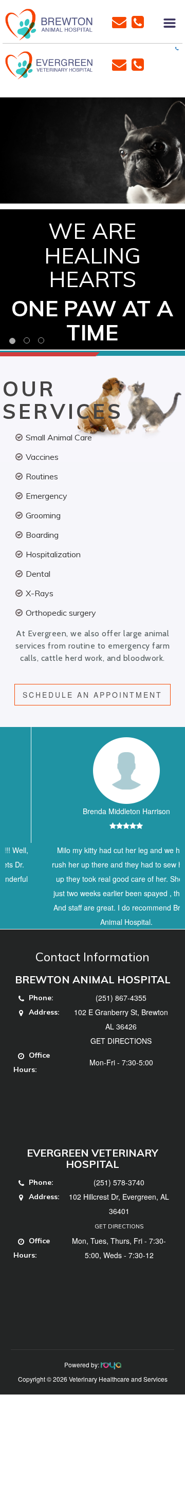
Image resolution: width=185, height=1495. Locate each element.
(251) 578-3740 (119, 1211)
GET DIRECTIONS (121, 1069)
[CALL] (138, 21)
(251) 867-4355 (121, 1026)
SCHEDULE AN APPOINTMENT (92, 695)
